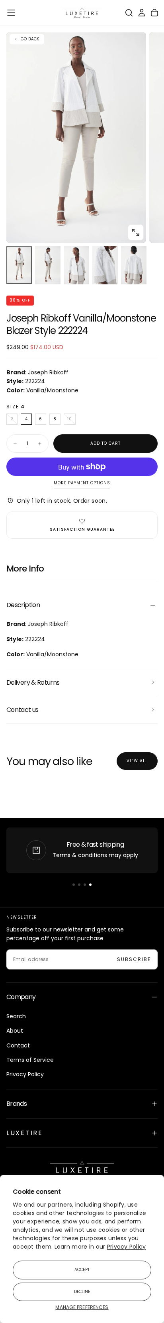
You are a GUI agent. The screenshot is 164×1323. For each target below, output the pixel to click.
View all (137, 761)
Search (16, 1016)
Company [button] (21, 996)
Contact (18, 1045)
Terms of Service (30, 1060)
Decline (82, 1292)
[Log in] (141, 12)
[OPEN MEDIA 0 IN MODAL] (136, 232)
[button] (11, 13)
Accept (82, 1270)
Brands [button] (16, 1103)
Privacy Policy (126, 1247)
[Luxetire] (82, 1169)
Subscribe (134, 959)
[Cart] (154, 12)
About (14, 1031)
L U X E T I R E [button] (23, 1132)
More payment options (82, 483)
